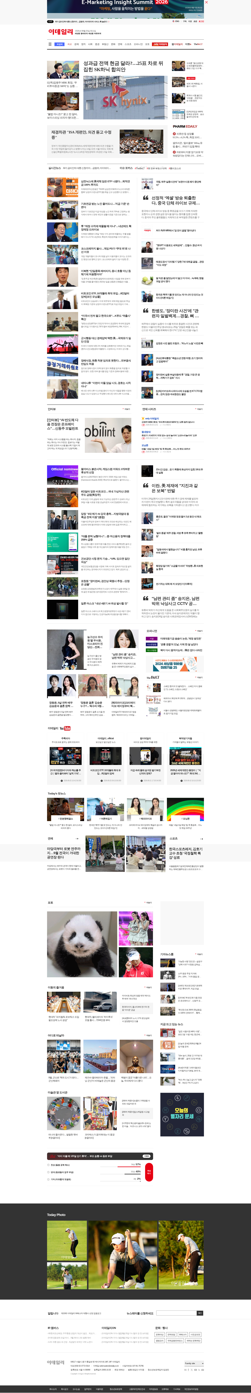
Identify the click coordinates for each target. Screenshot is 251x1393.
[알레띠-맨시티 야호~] (136, 912)
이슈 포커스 (126, 168)
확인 (200, 1313)
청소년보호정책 (116, 1389)
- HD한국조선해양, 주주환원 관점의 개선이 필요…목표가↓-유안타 (71, 1333)
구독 (185, 21)
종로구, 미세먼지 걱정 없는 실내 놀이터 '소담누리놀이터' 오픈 (169, 435)
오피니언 (138, 44)
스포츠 (128, 44)
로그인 (201, 21)
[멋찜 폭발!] (136, 948)
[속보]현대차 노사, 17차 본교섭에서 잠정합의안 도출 (135, 1019)
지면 (190, 21)
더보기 (127, 409)
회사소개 (52, 1389)
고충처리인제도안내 (137, 1389)
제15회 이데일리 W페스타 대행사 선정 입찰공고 (81, 1313)
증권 (97, 44)
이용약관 (99, 1389)
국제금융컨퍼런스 (175, 1340)
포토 (147, 44)
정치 (83, 44)
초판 (195, 21)
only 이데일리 (152, 418)
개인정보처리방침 (191, 1389)
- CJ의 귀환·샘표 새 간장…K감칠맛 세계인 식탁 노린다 (69, 1342)
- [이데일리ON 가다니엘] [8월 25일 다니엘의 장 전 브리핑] (124, 1333)
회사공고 (64, 1389)
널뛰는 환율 (141, 168)
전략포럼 (171, 1334)
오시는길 (76, 1389)
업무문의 (87, 1389)
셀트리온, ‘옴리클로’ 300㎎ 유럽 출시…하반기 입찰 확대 (187, 145)
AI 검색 (59, 44)
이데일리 (75, 32)
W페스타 (183, 1334)
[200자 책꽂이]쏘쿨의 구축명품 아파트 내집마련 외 (136, 1102)
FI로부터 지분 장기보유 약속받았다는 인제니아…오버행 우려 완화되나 (188, 154)
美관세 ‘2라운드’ (157, 168)
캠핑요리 (159, 1340)
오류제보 (165, 1389)
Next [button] (78, 839)
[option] (102, 21)
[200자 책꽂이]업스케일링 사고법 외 (135, 1113)
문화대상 (159, 1334)
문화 (113, 44)
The (198, 44)
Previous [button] (76, 839)
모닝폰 (145, 445)
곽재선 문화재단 (193, 1340)
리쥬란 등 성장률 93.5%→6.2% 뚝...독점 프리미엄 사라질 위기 (188, 136)
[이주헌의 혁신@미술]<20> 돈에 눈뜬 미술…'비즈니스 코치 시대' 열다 (136, 1124)
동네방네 (146, 432)
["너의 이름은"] (82, 912)
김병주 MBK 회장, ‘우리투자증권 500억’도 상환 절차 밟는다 (168, 422)
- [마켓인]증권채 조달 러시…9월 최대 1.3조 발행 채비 (69, 1338)
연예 (120, 44)
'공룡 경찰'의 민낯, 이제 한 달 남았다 (179, 644)
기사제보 (176, 1389)
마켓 (188, 44)
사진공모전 (195, 1334)
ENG (177, 21)
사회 (90, 44)
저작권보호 (153, 1389)
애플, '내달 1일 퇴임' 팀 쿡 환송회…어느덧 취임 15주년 (166, 449)
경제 (76, 44)
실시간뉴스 (55, 168)
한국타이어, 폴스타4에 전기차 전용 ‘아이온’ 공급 (135, 1008)
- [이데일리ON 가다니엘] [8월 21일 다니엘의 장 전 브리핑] (124, 1342)
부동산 (105, 44)
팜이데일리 (188, 126)
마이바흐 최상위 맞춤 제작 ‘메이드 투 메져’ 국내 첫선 (136, 997)
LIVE (50, 21)
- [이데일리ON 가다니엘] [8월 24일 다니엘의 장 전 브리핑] (124, 1338)
